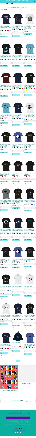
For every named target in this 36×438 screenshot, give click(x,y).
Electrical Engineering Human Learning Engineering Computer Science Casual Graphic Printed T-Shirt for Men (29, 56)
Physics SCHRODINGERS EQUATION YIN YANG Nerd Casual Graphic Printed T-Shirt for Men (17, 144)
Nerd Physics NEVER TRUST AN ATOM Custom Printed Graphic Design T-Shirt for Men (17, 174)
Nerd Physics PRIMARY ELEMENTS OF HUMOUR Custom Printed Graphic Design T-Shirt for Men (29, 144)
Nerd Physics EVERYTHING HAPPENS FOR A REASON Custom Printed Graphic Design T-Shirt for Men (5, 259)
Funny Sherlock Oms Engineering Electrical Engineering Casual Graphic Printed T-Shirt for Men (17, 26)
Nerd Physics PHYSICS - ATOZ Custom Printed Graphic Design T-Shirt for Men (29, 259)
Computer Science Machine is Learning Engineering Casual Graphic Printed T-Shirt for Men (5, 56)
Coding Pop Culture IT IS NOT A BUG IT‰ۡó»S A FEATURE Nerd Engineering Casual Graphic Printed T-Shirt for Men (5, 230)
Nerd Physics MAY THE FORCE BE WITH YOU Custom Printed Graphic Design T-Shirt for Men (5, 144)
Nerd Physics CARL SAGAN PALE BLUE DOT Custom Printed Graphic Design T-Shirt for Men (17, 287)
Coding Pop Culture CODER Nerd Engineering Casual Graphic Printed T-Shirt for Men (17, 230)
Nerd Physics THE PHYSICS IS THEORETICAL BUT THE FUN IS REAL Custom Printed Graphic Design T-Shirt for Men (30, 287)
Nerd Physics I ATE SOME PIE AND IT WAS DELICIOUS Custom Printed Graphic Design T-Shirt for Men (5, 174)
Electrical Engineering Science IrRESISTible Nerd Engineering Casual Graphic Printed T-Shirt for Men (17, 85)
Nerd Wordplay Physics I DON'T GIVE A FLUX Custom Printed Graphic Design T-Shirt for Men (5, 115)
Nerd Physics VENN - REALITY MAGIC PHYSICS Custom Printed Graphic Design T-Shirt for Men (5, 316)
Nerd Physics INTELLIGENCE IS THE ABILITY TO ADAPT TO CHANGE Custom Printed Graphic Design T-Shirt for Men (29, 115)
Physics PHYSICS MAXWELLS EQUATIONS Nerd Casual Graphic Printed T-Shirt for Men (17, 115)
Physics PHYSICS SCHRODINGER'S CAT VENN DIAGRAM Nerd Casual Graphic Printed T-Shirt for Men (29, 316)
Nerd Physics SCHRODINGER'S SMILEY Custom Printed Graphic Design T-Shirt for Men (30, 174)
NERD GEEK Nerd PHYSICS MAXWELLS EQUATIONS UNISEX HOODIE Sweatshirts (17, 343)
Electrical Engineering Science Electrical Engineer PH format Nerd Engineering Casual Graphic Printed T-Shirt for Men (29, 85)
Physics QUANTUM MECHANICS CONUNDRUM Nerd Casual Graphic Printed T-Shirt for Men (29, 230)
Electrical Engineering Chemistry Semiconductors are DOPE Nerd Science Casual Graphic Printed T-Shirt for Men (5, 26)
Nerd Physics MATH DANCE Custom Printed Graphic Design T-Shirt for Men (17, 201)
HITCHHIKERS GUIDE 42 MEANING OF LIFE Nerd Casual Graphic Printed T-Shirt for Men (29, 201)
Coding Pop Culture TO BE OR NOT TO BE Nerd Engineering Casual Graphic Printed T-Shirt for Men (17, 56)
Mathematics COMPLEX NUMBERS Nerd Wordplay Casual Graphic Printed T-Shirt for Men (5, 345)
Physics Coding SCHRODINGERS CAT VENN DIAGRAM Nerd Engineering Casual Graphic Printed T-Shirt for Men (5, 287)
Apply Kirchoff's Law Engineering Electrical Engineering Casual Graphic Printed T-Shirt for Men (29, 26)
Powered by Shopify (22, 430)
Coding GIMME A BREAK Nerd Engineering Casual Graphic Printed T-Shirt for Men (17, 316)
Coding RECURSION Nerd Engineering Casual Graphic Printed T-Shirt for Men (29, 345)
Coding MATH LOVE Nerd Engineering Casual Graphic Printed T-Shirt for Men (5, 201)
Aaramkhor (8, 4)
